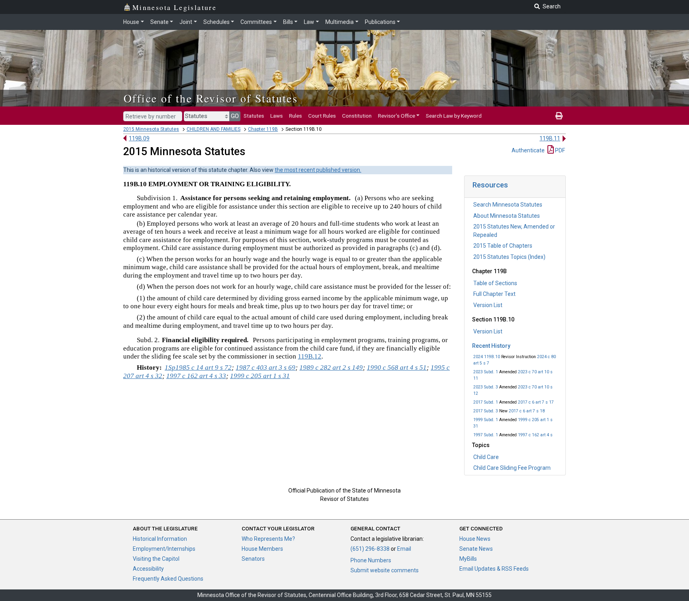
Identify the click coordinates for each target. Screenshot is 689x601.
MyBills (468, 559)
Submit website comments (384, 570)
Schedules (216, 22)
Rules (295, 115)
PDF (559, 150)
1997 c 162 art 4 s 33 (196, 376)
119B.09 (139, 138)
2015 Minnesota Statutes (151, 129)
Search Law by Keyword (454, 115)
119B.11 (549, 138)
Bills (288, 22)
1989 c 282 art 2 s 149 (331, 367)
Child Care (486, 457)
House (131, 22)
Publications (380, 22)
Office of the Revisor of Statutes (211, 98)
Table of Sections (495, 283)
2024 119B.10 (486, 356)
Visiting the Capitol (156, 559)
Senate (159, 22)
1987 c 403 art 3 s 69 (265, 367)
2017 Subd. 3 (485, 411)
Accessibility (148, 569)
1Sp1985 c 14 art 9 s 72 (198, 367)
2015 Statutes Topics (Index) (509, 257)
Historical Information (160, 539)
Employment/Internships (164, 549)
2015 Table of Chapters (502, 245)
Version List (487, 305)
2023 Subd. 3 (485, 387)
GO (235, 116)
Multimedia (339, 22)
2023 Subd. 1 (485, 371)
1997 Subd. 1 (485, 434)
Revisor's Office (396, 115)
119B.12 (309, 356)
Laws (276, 115)
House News (474, 539)
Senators (253, 559)
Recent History (491, 346)
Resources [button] (490, 185)
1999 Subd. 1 (485, 419)
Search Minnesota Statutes (507, 204)
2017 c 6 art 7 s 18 (527, 411)
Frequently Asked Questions (168, 578)
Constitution (357, 115)
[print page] (559, 116)
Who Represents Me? (268, 539)
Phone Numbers (370, 560)
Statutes (254, 115)
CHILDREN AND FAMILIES (213, 129)
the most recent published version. (318, 170)
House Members (262, 549)
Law (309, 22)
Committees (256, 22)
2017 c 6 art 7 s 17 (536, 402)
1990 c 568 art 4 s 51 (397, 367)
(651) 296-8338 (370, 549)
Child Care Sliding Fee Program (512, 468)
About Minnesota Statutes (506, 216)
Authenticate (528, 150)
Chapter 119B (263, 129)
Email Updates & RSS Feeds (494, 569)
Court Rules (322, 115)
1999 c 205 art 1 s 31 (260, 376)
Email (404, 549)
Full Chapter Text (494, 294)
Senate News (476, 549)
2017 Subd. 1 (485, 402)
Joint (185, 22)
